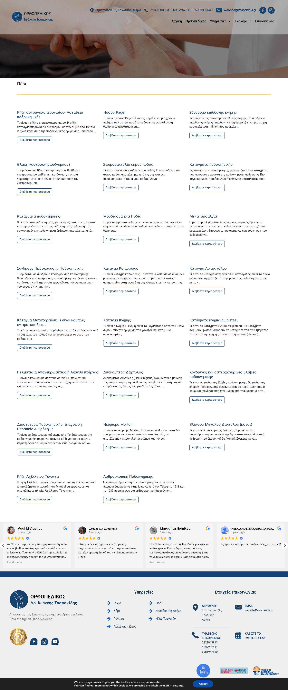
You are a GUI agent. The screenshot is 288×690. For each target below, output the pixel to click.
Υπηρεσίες (218, 21)
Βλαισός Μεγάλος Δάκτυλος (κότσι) (220, 424)
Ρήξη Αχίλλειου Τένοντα (38, 476)
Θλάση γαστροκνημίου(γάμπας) (43, 164)
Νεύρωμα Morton (117, 424)
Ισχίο (117, 603)
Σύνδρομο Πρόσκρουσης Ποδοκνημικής (50, 268)
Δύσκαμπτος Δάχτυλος (123, 372)
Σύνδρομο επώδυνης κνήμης (213, 112)
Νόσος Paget (114, 112)
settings (178, 685)
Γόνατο (119, 619)
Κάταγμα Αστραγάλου (208, 268)
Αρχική (176, 21)
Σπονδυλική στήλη (168, 611)
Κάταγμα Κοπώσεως (120, 268)
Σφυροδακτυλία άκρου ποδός (128, 164)
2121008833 (160, 10)
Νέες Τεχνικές (166, 619)
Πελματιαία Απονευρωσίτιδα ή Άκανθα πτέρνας (57, 372)
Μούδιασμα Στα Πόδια (122, 216)
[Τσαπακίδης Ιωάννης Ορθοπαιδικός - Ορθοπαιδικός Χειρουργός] (203, 670)
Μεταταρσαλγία (203, 216)
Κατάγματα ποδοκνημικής (211, 164)
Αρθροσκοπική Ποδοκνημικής (128, 476)
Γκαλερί (241, 21)
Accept (203, 684)
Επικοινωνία (264, 21)
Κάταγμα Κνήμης (117, 320)
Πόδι (159, 603)
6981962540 (204, 10)
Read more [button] (14, 562)
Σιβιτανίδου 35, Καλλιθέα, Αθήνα (118, 10)
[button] (285, 545)
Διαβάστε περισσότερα (35, 140)
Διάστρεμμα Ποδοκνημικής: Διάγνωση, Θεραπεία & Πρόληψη (49, 426)
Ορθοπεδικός (196, 21)
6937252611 (182, 10)
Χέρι (117, 611)
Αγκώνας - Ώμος (125, 626)
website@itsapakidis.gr (240, 10)
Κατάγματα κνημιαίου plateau (213, 320)
